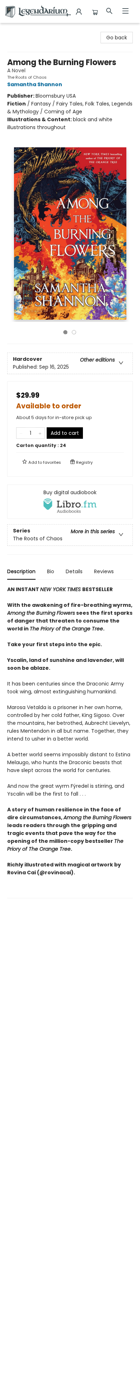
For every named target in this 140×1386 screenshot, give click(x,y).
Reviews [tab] (104, 571)
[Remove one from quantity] (21, 433)
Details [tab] (74, 571)
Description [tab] (21, 571)
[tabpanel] (70, 741)
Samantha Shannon (34, 84)
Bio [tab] (50, 571)
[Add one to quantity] (40, 433)
